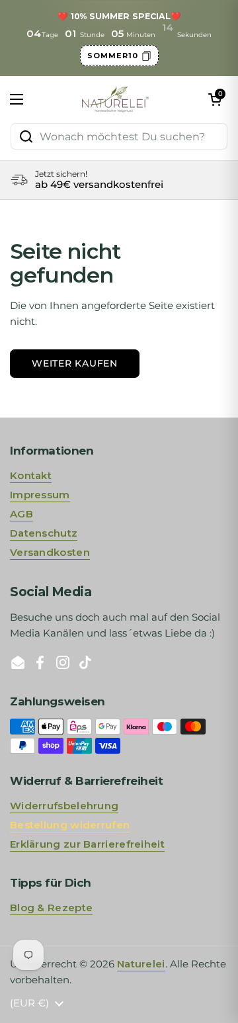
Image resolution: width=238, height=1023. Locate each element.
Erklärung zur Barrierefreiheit (87, 844)
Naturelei (141, 963)
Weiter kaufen (75, 363)
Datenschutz (43, 533)
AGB (21, 514)
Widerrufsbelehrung (64, 805)
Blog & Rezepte (51, 907)
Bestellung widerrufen (70, 825)
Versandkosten (50, 552)
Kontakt (31, 475)
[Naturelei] (116, 99)
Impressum (40, 494)
